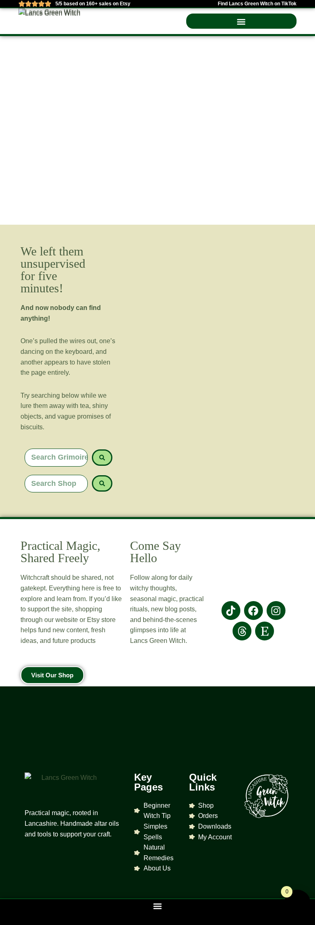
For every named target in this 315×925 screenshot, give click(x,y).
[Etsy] (264, 631)
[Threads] (242, 631)
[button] (241, 22)
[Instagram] (276, 610)
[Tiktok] (231, 610)
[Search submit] (102, 457)
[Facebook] (253, 610)
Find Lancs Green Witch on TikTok (257, 4)
